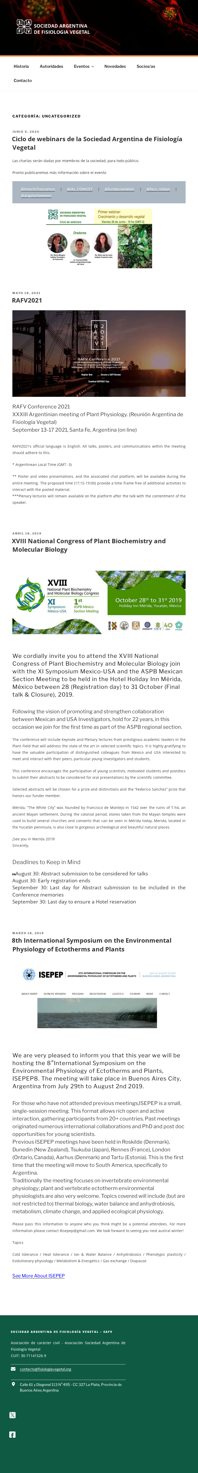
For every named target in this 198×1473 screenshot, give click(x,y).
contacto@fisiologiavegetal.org (45, 1369)
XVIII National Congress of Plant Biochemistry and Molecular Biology (89, 545)
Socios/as (146, 66)
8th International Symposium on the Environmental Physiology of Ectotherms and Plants (91, 944)
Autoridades (51, 66)
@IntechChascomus (38, 189)
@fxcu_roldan (158, 189)
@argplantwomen (36, 195)
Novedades (115, 66)
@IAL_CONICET (80, 189)
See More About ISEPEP (38, 1275)
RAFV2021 (27, 300)
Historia (21, 66)
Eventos (81, 66)
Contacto (23, 80)
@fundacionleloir (119, 189)
